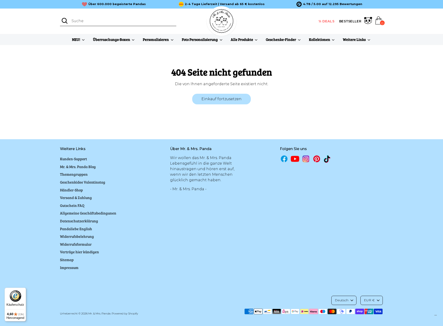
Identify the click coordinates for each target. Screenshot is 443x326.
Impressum (69, 267)
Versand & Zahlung (76, 197)
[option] (329, 4)
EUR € (369, 300)
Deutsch (341, 300)
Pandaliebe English (76, 228)
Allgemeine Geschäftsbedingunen (88, 213)
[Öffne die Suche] (64, 20)
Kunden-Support (73, 158)
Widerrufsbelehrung (77, 236)
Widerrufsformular (76, 244)
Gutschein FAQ (72, 205)
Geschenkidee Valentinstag (82, 182)
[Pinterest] (316, 158)
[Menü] (435, 316)
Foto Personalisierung (200, 39)
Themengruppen (74, 174)
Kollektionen (320, 39)
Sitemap (67, 259)
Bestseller (350, 21)
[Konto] (368, 21)
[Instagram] (306, 158)
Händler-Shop (71, 189)
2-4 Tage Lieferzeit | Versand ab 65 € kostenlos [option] (225, 4)
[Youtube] (295, 158)
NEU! (76, 39)
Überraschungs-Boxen (112, 39)
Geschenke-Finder (281, 39)
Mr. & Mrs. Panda (99, 313)
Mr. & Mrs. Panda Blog (78, 166)
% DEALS (326, 21)
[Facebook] (284, 158)
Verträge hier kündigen (79, 251)
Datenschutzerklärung (79, 220)
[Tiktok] (327, 159)
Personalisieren (156, 39)
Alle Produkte (242, 39)
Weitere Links (354, 39)
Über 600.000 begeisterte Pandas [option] (117, 4)
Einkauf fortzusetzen (221, 99)
